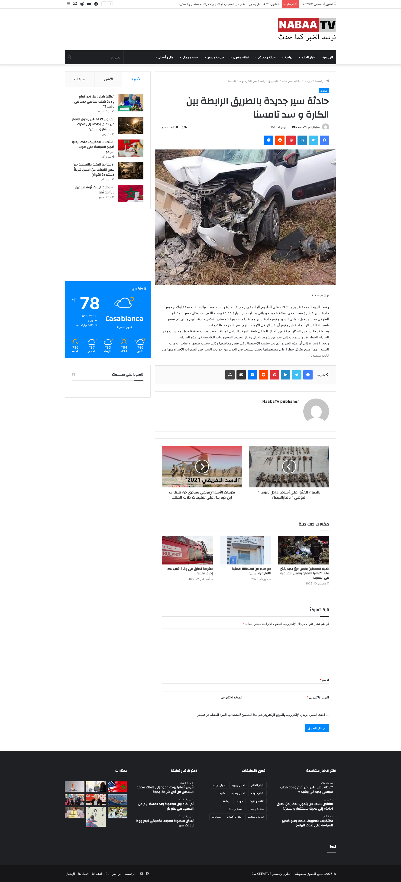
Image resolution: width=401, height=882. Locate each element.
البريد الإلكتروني (318, 697)
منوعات (216, 816)
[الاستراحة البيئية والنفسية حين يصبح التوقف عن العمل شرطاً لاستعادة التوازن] (130, 170)
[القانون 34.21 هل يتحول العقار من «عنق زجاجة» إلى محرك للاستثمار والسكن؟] (130, 125)
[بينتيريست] (291, 140)
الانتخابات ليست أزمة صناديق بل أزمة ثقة (94, 189)
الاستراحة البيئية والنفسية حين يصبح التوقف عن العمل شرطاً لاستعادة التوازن (93, 170)
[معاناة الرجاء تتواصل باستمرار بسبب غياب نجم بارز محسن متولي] (117, 812)
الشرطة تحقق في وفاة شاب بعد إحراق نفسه (190, 571)
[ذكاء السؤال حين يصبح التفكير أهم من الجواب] (96, 817)
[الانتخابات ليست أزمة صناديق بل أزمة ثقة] (130, 193)
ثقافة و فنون (241, 57)
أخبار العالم (309, 57)
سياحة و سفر (215, 57)
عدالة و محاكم (267, 57)
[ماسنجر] (268, 140)
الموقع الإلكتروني (231, 697)
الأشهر (108, 79)
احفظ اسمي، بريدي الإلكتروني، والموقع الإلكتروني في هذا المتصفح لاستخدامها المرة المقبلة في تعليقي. (260, 715)
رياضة (288, 57)
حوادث (308, 81)
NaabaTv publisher (308, 127)
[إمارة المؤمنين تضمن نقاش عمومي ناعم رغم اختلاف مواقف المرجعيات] (74, 812)
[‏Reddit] (280, 140)
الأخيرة (136, 79)
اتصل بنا (83, 874)
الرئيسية (327, 57)
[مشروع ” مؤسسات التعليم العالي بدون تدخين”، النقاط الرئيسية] (74, 786)
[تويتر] (313, 140)
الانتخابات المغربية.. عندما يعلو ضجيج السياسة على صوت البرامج (238, 4)
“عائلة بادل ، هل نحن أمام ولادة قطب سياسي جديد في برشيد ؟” (94, 102)
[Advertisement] (108, 248)
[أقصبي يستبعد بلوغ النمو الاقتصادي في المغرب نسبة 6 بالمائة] (96, 799)
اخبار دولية (219, 785)
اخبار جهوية (238, 785)
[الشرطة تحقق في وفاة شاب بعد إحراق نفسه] (187, 550)
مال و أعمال (165, 57)
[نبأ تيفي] (307, 29)
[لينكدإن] (302, 140)
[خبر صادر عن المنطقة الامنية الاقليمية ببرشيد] (245, 550)
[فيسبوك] (324, 140)
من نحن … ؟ (113, 874)
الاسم (324, 680)
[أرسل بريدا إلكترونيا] (293, 127)
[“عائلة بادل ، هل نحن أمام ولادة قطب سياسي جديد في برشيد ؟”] (130, 102)
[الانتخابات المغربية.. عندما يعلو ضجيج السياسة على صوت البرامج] (130, 148)
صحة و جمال (190, 57)
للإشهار (70, 874)
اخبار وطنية (238, 793)
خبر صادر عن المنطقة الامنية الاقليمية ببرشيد (251, 571)
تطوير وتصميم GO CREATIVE (271, 874)
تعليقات (79, 79)
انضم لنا (97, 874)
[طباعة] (230, 374)
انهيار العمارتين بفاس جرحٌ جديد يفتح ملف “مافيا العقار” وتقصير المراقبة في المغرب (304, 573)
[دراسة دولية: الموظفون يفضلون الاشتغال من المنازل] (96, 786)
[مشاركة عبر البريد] (241, 374)
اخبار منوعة (257, 793)
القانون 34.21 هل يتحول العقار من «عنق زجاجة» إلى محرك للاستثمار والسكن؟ (93, 124)
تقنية (222, 793)
